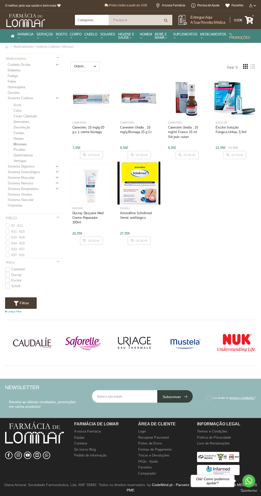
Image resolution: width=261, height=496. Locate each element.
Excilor (16, 280)
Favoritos (237, 5)
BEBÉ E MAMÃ (161, 36)
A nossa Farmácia (173, 5)
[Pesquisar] (166, 20)
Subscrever (172, 397)
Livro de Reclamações (213, 443)
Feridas (19, 133)
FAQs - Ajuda (148, 461)
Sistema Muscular (21, 178)
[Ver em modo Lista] (252, 66)
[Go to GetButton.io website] (249, 490)
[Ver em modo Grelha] (245, 66)
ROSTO (61, 34)
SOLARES (107, 34)
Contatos (80, 443)
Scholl (15, 286)
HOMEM (146, 34)
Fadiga (13, 76)
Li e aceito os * (234, 397)
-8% (223, 83)
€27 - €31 (18, 255)
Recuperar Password (153, 437)
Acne (17, 105)
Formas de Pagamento (155, 449)
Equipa (79, 437)
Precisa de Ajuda (208, 5)
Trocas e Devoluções (153, 455)
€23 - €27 (18, 249)
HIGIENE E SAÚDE (126, 36)
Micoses (20, 144)
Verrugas (20, 161)
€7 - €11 (17, 225)
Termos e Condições (212, 431)
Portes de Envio (150, 443)
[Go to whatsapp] (248, 481)
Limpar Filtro (14, 311)
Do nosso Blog (85, 449)
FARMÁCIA (25, 34)
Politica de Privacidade (214, 437)
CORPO (75, 34)
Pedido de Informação (90, 455)
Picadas (19, 149)
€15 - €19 (18, 237)
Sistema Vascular (21, 200)
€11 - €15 (18, 231)
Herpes (19, 139)
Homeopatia (16, 87)
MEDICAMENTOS (213, 34)
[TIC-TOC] (37, 455)
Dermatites (22, 122)
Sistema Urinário (20, 194)
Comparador (147, 473)
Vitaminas (15, 205)
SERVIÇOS (44, 34)
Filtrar (24, 303)
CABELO (90, 34)
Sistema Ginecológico (24, 172)
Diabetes (14, 70)
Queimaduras (23, 155)
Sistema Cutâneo (20, 98)
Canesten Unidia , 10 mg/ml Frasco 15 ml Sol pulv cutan (183, 131)
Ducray (16, 275)
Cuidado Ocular (19, 65)
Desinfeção (22, 127)
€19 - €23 (18, 243)
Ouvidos (14, 93)
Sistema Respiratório (23, 189)
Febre (12, 81)
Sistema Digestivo (21, 166)
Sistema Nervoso (20, 183)
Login (142, 431)
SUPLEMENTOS (185, 34)
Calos (18, 110)
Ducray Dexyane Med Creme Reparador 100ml (88, 217)
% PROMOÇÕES (239, 36)
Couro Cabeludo (25, 116)
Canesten (18, 269)
